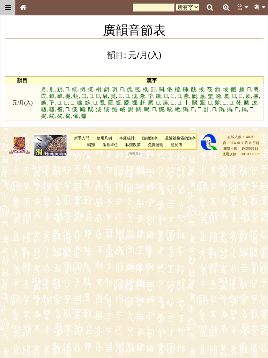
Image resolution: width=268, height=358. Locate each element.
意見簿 (176, 145)
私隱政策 (133, 145)
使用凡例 (104, 138)
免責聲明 (155, 145)
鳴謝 (91, 145)
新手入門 (81, 138)
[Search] (209, 7)
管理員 (134, 154)
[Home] (23, 7)
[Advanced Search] (226, 7)
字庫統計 (127, 138)
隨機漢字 (150, 138)
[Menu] (7, 7)
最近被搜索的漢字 (180, 138)
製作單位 (110, 145)
